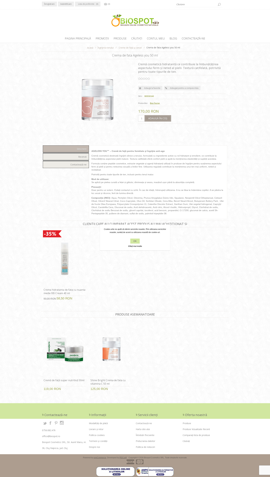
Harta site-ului (143, 429)
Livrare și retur (96, 429)
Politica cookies (97, 435)
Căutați (219, 4)
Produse (120, 38)
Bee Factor (155, 103)
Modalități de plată (98, 423)
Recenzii (82, 156)
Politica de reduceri (145, 446)
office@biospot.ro (51, 436)
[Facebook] (50, 423)
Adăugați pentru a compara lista (184, 88)
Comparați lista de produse (196, 435)
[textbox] (198, 4)
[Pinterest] (56, 423)
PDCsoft (123, 458)
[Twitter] (45, 423)
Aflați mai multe (135, 246)
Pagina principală (78, 38)
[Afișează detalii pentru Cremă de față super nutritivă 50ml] (64, 349)
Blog (173, 38)
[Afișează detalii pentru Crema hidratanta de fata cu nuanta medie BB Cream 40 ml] (64, 258)
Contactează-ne (193, 38)
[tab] (66, 148)
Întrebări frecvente (145, 435)
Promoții (102, 38)
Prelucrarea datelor (145, 441)
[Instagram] (62, 423)
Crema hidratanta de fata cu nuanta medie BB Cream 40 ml (64, 291)
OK (135, 241)
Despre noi (94, 446)
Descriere (82, 148)
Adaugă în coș (157, 118)
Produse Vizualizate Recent (196, 429)
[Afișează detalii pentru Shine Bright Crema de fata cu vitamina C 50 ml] (111, 349)
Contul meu (156, 38)
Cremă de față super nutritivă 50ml (64, 380)
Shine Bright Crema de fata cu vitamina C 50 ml (107, 382)
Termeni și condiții (98, 441)
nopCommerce (100, 458)
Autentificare (66, 4)
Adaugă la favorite (152, 88)
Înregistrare (49, 4)
